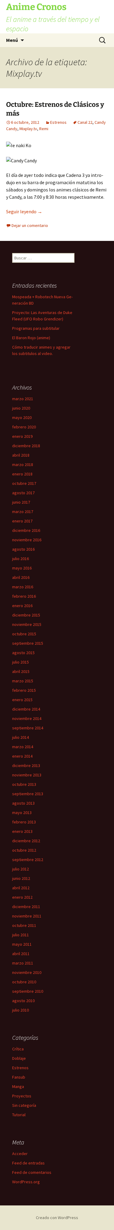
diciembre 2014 (26, 709)
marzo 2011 (22, 963)
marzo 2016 (22, 587)
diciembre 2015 (26, 615)
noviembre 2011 (26, 916)
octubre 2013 (24, 784)
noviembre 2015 (26, 624)
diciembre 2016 (26, 530)
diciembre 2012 (26, 840)
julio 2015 (20, 662)
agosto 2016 (23, 549)
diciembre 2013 (26, 765)
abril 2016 (20, 577)
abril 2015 (20, 671)
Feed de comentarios (31, 1172)
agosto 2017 (23, 492)
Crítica (18, 1049)
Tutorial (19, 1114)
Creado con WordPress (57, 1217)
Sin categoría (24, 1105)
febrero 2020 (24, 427)
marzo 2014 (22, 746)
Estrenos (58, 122)
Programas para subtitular (36, 328)
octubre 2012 (24, 850)
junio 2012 (21, 878)
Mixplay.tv (28, 128)
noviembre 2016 (26, 539)
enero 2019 (22, 436)
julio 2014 (20, 737)
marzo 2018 (22, 464)
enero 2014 (22, 756)
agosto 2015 (23, 652)
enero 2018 (22, 474)
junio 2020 (21, 408)
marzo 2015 (22, 681)
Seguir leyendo (24, 211)
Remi (43, 128)
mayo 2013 (22, 812)
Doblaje (19, 1058)
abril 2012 (20, 887)
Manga (18, 1086)
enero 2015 (22, 699)
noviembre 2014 (26, 718)
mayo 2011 (22, 944)
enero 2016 (22, 605)
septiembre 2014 (27, 728)
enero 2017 (22, 521)
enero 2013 (22, 831)
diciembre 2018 (26, 445)
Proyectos (21, 1096)
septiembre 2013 (27, 793)
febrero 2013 (24, 822)
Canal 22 (85, 122)
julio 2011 (20, 935)
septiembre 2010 (27, 991)
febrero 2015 (24, 690)
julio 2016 (20, 558)
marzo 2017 (22, 511)
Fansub (18, 1077)
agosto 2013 (23, 803)
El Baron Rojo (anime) (31, 337)
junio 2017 (21, 502)
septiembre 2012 (27, 859)
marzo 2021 (22, 398)
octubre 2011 (24, 925)
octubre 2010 (24, 982)
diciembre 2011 (26, 906)
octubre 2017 (24, 483)
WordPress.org (26, 1181)
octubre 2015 (24, 634)
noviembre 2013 (26, 775)
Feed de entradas (28, 1163)
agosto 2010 (23, 1000)
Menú (12, 40)
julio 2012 (20, 869)
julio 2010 (20, 1010)
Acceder (20, 1153)
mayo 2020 (22, 417)
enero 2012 (22, 897)
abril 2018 (20, 455)
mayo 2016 (22, 568)
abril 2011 (20, 953)
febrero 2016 (24, 596)
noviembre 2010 (26, 972)
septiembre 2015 (27, 643)
